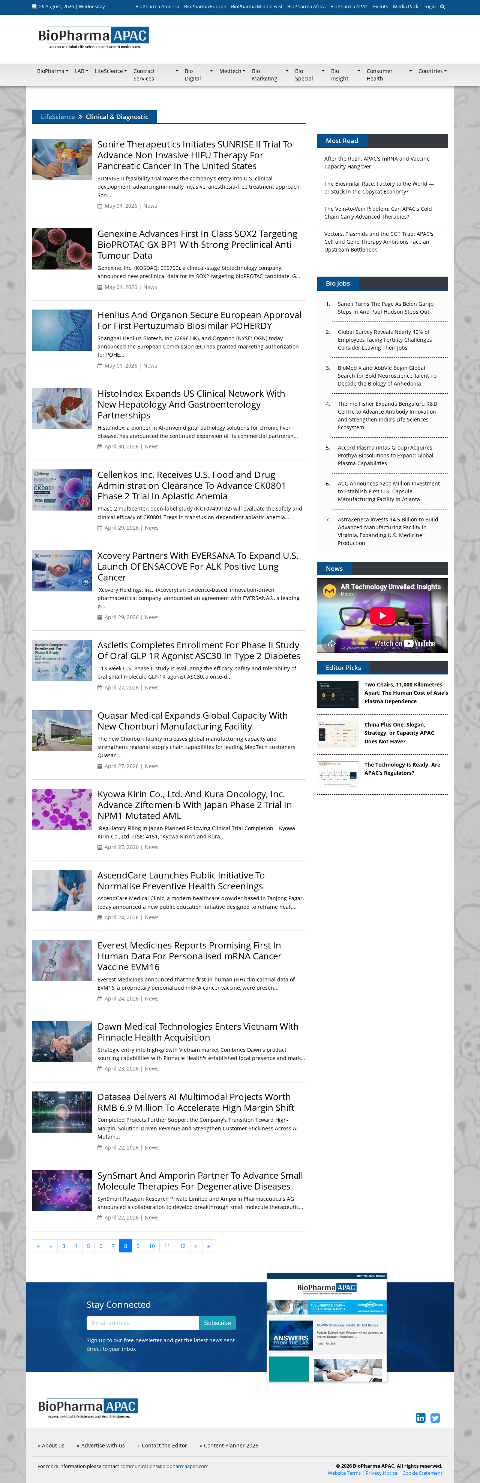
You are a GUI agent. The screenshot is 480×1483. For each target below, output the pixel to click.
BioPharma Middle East (257, 6)
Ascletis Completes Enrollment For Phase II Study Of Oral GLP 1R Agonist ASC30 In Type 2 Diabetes (199, 650)
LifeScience (58, 116)
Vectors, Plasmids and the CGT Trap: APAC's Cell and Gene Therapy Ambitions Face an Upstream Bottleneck (379, 226)
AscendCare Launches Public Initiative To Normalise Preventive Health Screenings (181, 880)
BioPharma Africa (306, 6)
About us (53, 1445)
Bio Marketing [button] (265, 75)
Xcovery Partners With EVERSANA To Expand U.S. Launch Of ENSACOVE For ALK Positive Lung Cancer (198, 566)
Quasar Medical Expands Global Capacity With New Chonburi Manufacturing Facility (193, 720)
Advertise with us (103, 1445)
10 (152, 1245)
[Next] (196, 1246)
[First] (38, 1246)
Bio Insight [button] (339, 75)
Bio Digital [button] (193, 75)
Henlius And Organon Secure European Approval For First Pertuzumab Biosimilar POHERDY (200, 320)
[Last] (209, 1246)
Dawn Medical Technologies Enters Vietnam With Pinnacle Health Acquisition (198, 1031)
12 (183, 1245)
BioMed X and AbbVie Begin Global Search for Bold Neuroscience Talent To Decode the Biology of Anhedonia (387, 375)
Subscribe (217, 1323)
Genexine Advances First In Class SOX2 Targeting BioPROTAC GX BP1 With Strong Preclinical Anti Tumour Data (197, 244)
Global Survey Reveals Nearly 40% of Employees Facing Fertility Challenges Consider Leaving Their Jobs (385, 339)
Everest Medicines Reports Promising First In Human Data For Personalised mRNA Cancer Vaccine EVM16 (190, 956)
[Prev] (51, 1246)
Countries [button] (430, 71)
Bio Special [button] (304, 75)
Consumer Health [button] (380, 75)
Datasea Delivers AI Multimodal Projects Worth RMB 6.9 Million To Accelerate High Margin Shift (196, 1102)
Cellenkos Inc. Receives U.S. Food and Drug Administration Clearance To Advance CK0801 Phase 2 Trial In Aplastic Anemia (192, 485)
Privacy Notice (382, 1473)
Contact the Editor (164, 1445)
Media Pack (405, 6)
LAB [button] (79, 71)
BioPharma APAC (349, 6)
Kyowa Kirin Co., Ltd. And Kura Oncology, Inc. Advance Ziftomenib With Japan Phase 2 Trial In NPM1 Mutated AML (195, 805)
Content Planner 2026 (231, 1445)
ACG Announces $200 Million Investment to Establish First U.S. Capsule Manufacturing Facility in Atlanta (389, 491)
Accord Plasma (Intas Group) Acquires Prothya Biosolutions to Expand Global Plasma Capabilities (386, 455)
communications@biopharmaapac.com (164, 1466)
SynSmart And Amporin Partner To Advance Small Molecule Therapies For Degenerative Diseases (200, 1180)
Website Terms (344, 1473)
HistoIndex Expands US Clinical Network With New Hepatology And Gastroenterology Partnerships (191, 404)
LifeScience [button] (109, 71)
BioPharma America (157, 6)
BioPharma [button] (50, 71)
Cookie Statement (422, 1473)
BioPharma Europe (205, 6)
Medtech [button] (230, 71)
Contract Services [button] (144, 75)
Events (380, 6)
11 (167, 1245)
